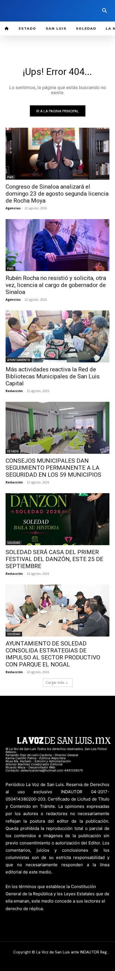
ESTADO (13, 451)
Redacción (14, 391)
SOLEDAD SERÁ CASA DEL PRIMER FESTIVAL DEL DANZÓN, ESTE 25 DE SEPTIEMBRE (54, 559)
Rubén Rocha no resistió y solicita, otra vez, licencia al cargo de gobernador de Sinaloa (56, 285)
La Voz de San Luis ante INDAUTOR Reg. (72, 952)
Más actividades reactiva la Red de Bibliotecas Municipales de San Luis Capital (53, 376)
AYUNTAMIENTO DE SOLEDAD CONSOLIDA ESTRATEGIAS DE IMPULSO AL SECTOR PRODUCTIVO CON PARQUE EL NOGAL (53, 654)
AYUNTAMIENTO (18, 360)
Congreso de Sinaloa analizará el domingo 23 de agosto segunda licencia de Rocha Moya (57, 193)
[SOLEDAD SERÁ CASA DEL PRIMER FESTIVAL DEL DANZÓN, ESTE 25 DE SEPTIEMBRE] (57, 519)
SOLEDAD (13, 543)
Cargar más (55, 682)
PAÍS (10, 177)
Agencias (13, 208)
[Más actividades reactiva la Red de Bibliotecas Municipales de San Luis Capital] (57, 336)
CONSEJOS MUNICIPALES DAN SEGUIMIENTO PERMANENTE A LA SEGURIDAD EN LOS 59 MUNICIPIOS (53, 467)
